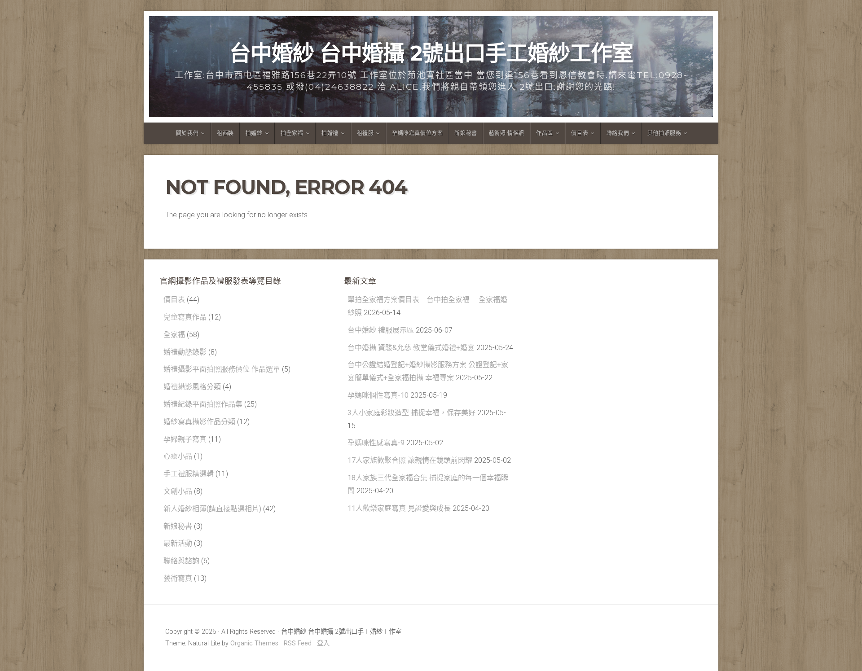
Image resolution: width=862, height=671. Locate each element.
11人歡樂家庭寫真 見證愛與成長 (399, 508)
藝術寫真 (177, 578)
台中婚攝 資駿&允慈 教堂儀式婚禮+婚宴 (411, 347)
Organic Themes (254, 643)
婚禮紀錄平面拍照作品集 (202, 404)
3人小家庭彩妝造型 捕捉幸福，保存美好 (411, 412)
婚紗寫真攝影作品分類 (199, 421)
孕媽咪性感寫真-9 (376, 443)
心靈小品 (177, 456)
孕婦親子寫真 (185, 439)
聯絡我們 (618, 133)
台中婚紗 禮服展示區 (380, 330)
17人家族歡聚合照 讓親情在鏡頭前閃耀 (409, 460)
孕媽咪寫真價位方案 (417, 133)
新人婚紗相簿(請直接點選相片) (212, 508)
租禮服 (365, 133)
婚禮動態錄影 (185, 352)
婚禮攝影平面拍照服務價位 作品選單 (221, 369)
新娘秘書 (465, 133)
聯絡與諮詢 (181, 561)
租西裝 (225, 133)
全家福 (174, 334)
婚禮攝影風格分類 (192, 386)
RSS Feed (298, 643)
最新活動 (177, 543)
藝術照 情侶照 (506, 133)
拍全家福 (292, 133)
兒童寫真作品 (185, 317)
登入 (323, 643)
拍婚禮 (330, 133)
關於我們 (187, 133)
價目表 (579, 133)
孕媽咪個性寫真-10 (378, 395)
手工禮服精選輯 (188, 473)
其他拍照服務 (664, 133)
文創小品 (177, 491)
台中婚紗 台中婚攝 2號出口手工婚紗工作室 (431, 53)
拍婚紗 (254, 133)
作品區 (544, 133)
